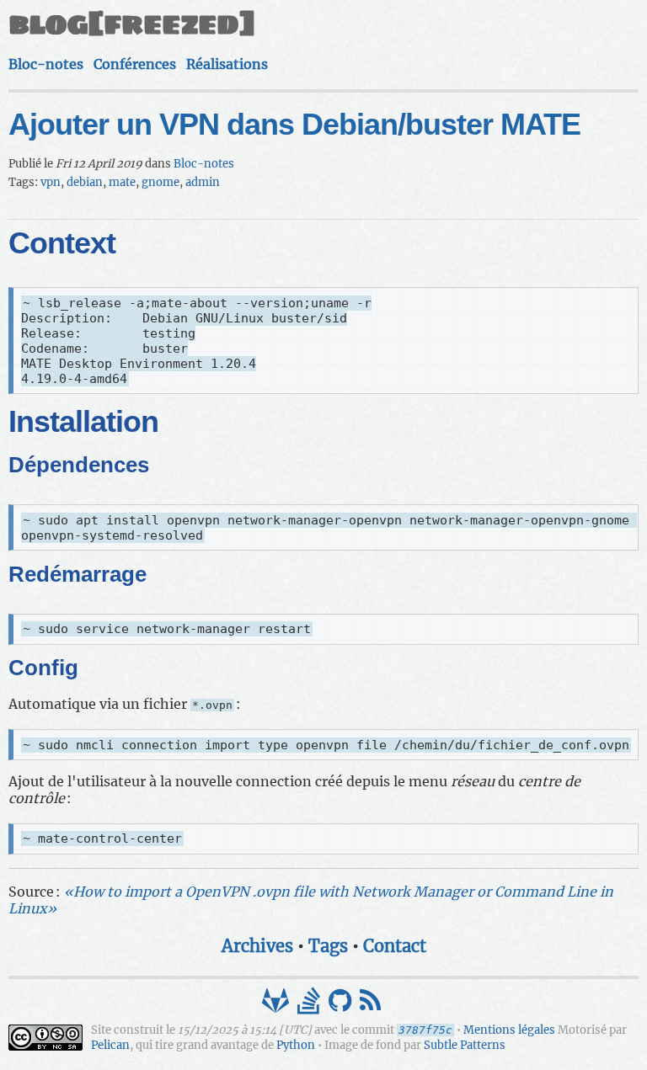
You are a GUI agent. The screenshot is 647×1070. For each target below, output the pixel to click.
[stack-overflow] (310, 1005)
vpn (50, 182)
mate (122, 182)
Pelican (110, 1045)
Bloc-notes (45, 64)
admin (202, 182)
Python (295, 1045)
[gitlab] (277, 1005)
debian (85, 182)
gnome (160, 182)
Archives (257, 945)
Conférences (135, 64)
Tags (328, 945)
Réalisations (227, 64)
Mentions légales (509, 1030)
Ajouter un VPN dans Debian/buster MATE (294, 124)
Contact (394, 945)
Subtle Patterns (464, 1045)
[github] (342, 1005)
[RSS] (372, 1005)
